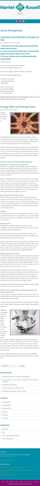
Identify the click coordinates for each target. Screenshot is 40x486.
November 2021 (6, 405)
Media (21, 481)
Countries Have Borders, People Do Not (19, 38)
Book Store (36, 481)
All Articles (5, 429)
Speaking (11, 481)
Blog (3, 432)
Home (3, 481)
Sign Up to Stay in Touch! (6, 460)
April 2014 (5, 418)
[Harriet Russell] (20, 7)
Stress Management (7, 438)
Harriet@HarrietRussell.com (7, 456)
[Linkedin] (20, 21)
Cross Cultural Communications (10, 435)
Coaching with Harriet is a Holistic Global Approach (16, 376)
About (7, 481)
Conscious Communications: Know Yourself (14, 391)
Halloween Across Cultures (9, 384)
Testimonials (26, 481)
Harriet (18, 42)
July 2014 (5, 411)
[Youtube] (23, 21)
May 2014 (5, 415)
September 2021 (6, 408)
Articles (16, 481)
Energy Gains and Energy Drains (17, 106)
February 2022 (6, 402)
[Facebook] (17, 21)
